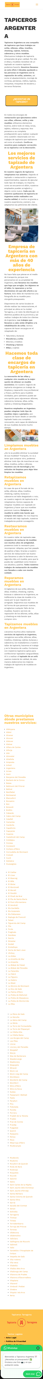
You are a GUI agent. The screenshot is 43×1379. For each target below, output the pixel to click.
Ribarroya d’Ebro (17, 1143)
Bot (7, 804)
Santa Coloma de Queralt (21, 1197)
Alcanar (9, 735)
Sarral (12, 1203)
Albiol (8, 732)
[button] (38, 1348)
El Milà (11, 881)
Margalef (14, 1050)
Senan (12, 1209)
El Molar (11, 884)
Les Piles (14, 1041)
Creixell (9, 855)
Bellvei (9, 789)
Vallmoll (13, 1244)
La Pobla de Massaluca (18, 998)
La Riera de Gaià (17, 1014)
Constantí (10, 846)
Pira (11, 1104)
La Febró (12, 974)
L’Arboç (11, 953)
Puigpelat (14, 1128)
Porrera (13, 1113)
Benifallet (10, 792)
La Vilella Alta (16, 1032)
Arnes (8, 771)
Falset (10, 920)
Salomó (13, 1179)
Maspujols (14, 1065)
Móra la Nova (16, 1089)
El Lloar (11, 875)
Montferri (14, 1083)
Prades (13, 1119)
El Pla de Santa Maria (17, 899)
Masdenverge (16, 1059)
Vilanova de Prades (18, 1274)
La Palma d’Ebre (15, 992)
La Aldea (12, 956)
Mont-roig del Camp (19, 1074)
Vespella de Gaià (17, 1256)
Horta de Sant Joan (17, 950)
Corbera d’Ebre (13, 849)
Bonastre (10, 801)
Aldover (9, 741)
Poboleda (14, 1107)
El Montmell (13, 887)
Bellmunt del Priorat (15, 786)
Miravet (13, 1068)
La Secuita (14, 1017)
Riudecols (14, 1158)
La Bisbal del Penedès (18, 968)
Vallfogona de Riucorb (20, 1242)
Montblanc (14, 1077)
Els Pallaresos (14, 914)
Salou (12, 1182)
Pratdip (13, 1125)
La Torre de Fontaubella (20, 1026)
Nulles (12, 1092)
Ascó (8, 774)
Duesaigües (11, 864)
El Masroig (12, 878)
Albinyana (10, 729)
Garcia (11, 938)
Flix (9, 926)
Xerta (12, 1295)
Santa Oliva (15, 1200)
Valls (12, 1247)
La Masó (11, 983)
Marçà (12, 1053)
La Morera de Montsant (18, 986)
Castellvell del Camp (15, 837)
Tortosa (13, 1230)
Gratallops (12, 947)
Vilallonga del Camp (19, 1271)
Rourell (13, 1176)
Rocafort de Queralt (19, 1164)
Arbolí (9, 765)
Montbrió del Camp (18, 1080)
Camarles (10, 822)
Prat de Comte (16, 1122)
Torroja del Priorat (18, 1227)
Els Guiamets (14, 911)
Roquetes (14, 1173)
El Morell (12, 890)
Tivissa (13, 1221)
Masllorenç (15, 1062)
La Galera (12, 980)
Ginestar (12, 941)
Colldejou (10, 840)
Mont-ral (14, 1071)
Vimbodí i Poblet (17, 1286)
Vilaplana (14, 1280)
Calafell (9, 819)
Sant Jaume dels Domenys (22, 1188)
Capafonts (10, 828)
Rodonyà (14, 1170)
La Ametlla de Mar (16, 959)
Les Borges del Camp (19, 1038)
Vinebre (13, 1289)
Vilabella (14, 1265)
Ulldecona (14, 1233)
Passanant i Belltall (18, 1095)
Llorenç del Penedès (19, 1047)
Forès (10, 929)
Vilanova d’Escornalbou (20, 1277)
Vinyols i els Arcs (17, 1292)
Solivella (13, 1212)
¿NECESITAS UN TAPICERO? (21, 100)
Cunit (8, 858)
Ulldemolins (15, 1236)
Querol (13, 1131)
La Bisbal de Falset (16, 965)
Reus (12, 1140)
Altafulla (10, 759)
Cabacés (10, 813)
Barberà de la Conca (15, 780)
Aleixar (9, 744)
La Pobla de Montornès (18, 1001)
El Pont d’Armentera (17, 902)
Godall (11, 944)
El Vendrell (13, 905)
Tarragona (14, 1215)
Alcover (9, 738)
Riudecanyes (15, 1146)
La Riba (11, 1004)
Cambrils (10, 825)
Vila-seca (14, 1262)
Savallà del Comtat (18, 1206)
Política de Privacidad (16, 1341)
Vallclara (14, 1239)
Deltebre (10, 861)
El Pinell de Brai (15, 896)
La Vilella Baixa (16, 1035)
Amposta (10, 762)
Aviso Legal (11, 1338)
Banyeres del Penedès (16, 777)
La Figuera (12, 977)
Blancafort (11, 798)
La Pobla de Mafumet (17, 995)
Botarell (9, 807)
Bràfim (9, 810)
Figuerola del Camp (16, 923)
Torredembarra (16, 1224)
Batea (8, 783)
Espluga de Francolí (17, 917)
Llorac (13, 1044)
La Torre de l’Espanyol (20, 1029)
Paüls (12, 1098)
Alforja (9, 750)
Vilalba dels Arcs (17, 1268)
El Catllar (12, 872)
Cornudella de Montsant (17, 852)
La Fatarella (13, 971)
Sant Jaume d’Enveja (19, 1191)
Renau (12, 1137)
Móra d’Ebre (15, 1086)
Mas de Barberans (18, 1056)
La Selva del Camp (18, 1020)
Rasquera (14, 1134)
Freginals (12, 932)
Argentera (10, 768)
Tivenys (13, 1218)
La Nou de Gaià (15, 989)
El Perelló (12, 893)
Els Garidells (13, 908)
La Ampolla (13, 962)
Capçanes (10, 831)
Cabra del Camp (13, 816)
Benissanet (11, 795)
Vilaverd (13, 1283)
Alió (8, 753)
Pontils (13, 1110)
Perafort (13, 1101)
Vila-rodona (15, 1259)
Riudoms (14, 1161)
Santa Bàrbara (16, 1194)
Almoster (10, 756)
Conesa (9, 843)
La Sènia (13, 1023)
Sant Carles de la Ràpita (20, 1185)
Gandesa (12, 935)
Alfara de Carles (13, 747)
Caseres (9, 834)
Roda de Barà (16, 1167)
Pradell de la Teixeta (19, 1116)
